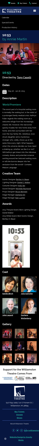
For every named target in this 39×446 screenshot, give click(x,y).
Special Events (8, 23)
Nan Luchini (20, 198)
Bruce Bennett (21, 192)
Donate (13, 3)
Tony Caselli (24, 77)
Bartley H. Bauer (22, 179)
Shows (19, 418)
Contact (34, 3)
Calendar (5, 18)
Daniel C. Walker (23, 183)
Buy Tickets (23, 3)
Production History (9, 27)
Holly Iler (21, 186)
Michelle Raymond (23, 189)
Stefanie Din (20, 195)
